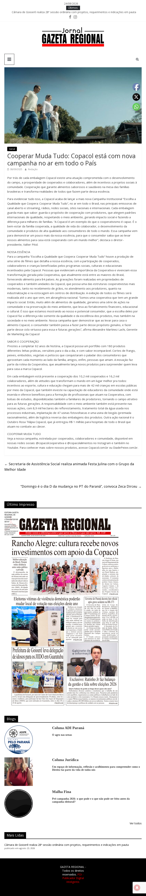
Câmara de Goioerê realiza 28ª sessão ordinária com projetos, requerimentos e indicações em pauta (74, 13)
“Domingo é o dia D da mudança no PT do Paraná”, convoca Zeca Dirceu (81, 486)
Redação (33, 169)
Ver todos (136, 823)
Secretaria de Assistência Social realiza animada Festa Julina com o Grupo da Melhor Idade (69, 467)
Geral (12, 149)
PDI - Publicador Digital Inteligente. (73, 878)
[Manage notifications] (137, 888)
